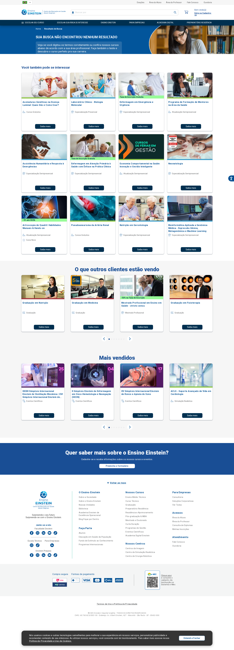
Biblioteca (83, 509)
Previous (104, 338)
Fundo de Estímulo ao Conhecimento (96, 541)
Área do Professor (174, 2)
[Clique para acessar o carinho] (186, 12)
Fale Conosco (192, 2)
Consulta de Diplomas (182, 525)
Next (130, 338)
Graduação (131, 505)
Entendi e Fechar (192, 638)
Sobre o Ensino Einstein (90, 501)
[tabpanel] (42, 303)
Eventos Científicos (135, 532)
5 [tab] (119, 339)
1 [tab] (109, 339)
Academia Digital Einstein (138, 535)
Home (38, 29)
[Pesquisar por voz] (73, 12)
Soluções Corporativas (183, 501)
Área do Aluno (155, 2)
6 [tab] (121, 339)
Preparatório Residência (137, 509)
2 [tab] (111, 339)
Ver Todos (177, 505)
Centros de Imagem (135, 548)
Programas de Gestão (136, 528)
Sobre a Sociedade (88, 497)
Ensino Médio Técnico (136, 497)
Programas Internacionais (91, 544)
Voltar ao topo (118, 483)
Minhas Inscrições (180, 529)
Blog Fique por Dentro (89, 519)
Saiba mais (45, 126)
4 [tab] (116, 339)
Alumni (82, 533)
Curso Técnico (132, 501)
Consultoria (177, 497)
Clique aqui (166, 575)
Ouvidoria (208, 2)
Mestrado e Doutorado (136, 520)
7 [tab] (123, 339)
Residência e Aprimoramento (139, 512)
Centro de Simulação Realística (140, 552)
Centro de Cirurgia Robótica (139, 556)
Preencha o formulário (117, 466)
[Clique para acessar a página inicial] (44, 15)
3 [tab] (114, 339)
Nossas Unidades (87, 505)
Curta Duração (132, 524)
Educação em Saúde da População (95, 537)
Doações (140, 2)
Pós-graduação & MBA (136, 516)
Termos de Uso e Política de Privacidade (117, 604)
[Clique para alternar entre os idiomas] (27, 2)
